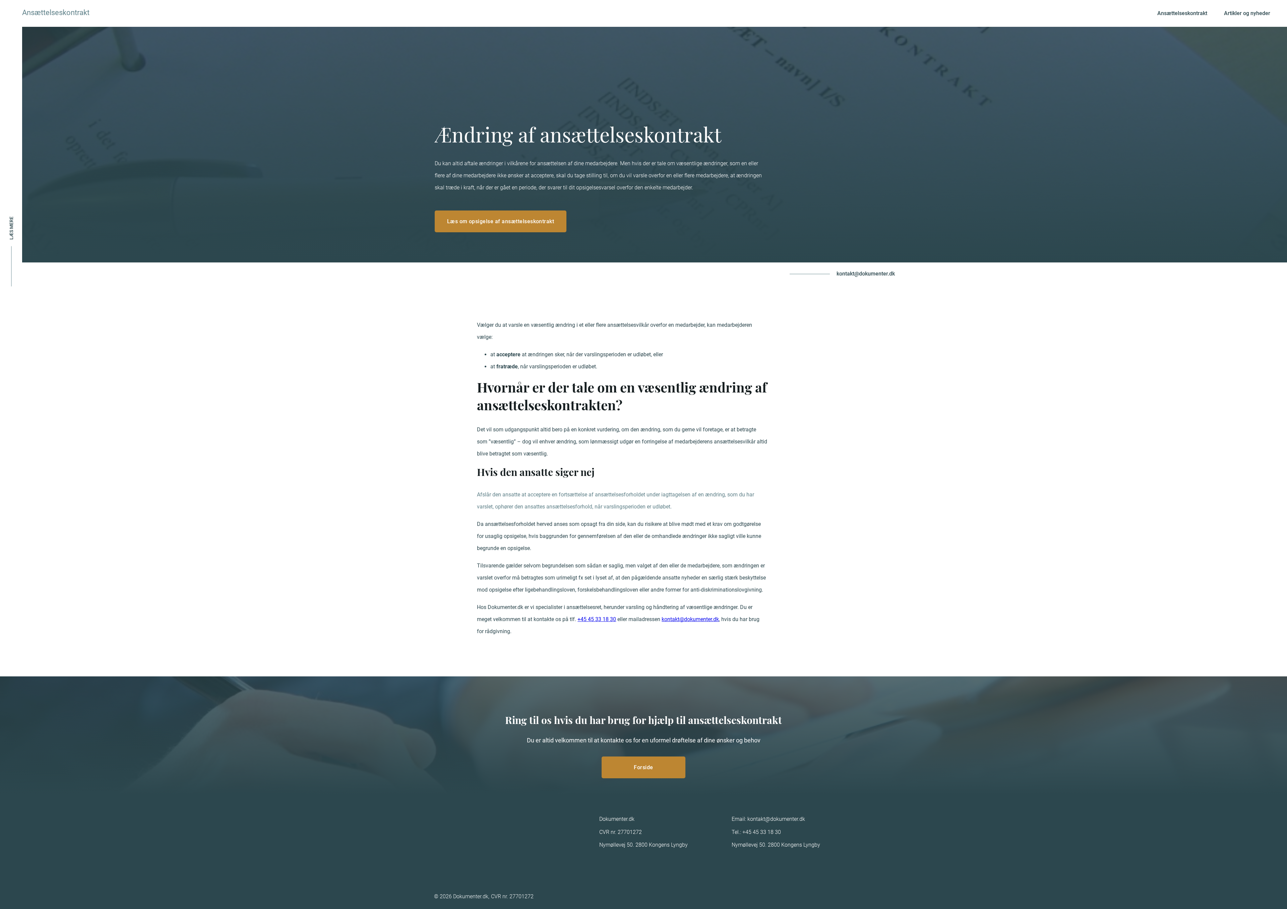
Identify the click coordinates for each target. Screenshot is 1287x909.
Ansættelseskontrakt (1182, 13)
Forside (643, 767)
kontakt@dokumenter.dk (866, 273)
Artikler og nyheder (1247, 13)
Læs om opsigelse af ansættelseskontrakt (500, 221)
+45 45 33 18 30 (596, 619)
